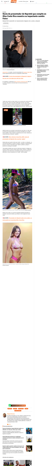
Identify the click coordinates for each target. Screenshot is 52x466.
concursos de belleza (18, 410)
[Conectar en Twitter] (9, 424)
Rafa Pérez (29, 72)
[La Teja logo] (13, 1)
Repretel (25, 72)
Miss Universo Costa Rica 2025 (21, 81)
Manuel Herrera (6, 26)
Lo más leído (21, 1)
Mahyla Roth (5, 72)
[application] (17, 116)
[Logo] (6, 110)
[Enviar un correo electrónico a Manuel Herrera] (7, 424)
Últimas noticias (25, 1)
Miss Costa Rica (21, 408)
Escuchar (6, 23)
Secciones (5, 1)
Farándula (4, 12)
